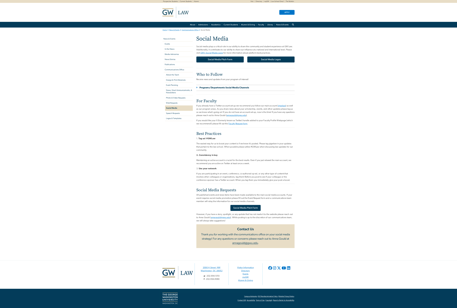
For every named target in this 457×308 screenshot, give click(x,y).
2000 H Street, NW (211, 268)
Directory (259, 1)
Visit (252, 1)
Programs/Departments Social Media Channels (224, 88)
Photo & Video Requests (175, 98)
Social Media (171, 108)
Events (167, 44)
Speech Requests (173, 113)
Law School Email (277, 1)
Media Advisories (172, 54)
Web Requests (171, 103)
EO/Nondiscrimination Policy (268, 296)
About (192, 25)
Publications (170, 64)
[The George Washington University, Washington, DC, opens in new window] (170, 298)
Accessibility (251, 300)
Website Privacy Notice (286, 296)
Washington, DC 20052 (211, 271)
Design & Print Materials (176, 80)
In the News (169, 49)
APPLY (287, 12)
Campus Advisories (250, 296)
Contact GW (242, 300)
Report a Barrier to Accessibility (283, 300)
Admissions (203, 25)
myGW (266, 1)
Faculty (261, 25)
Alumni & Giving (248, 25)
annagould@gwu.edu (236, 115)
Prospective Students (170, 1)
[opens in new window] (270, 270)
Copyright (268, 300)
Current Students (186, 1)
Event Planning (172, 85)
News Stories (170, 59)
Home (165, 30)
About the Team (172, 75)
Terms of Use (260, 300)
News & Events (282, 25)
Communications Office (190, 30)
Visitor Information (245, 268)
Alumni (196, 1)
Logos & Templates (173, 118)
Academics (216, 25)
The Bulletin (290, 1)
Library (270, 25)
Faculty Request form (237, 124)
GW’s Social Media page (211, 53)
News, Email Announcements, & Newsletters (179, 91)
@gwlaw (282, 106)
